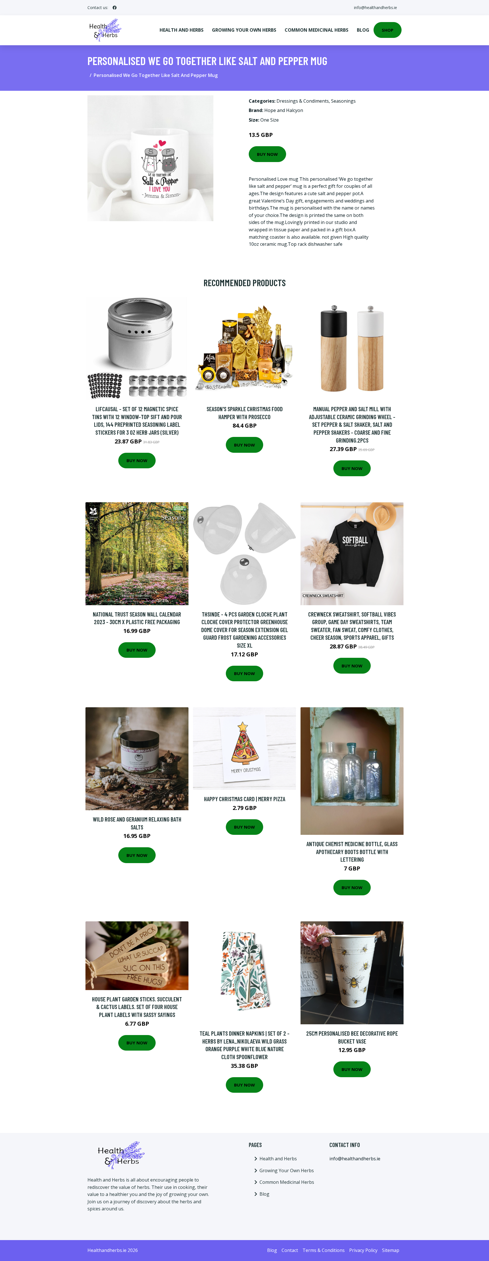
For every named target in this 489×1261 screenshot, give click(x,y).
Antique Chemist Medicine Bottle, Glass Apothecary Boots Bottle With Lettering (352, 851)
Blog (363, 30)
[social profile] (114, 7)
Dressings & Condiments (302, 101)
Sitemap (390, 1250)
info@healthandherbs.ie (375, 7)
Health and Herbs (181, 30)
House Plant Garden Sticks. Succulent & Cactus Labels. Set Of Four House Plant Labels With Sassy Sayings (137, 1006)
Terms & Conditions (324, 1250)
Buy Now (267, 154)
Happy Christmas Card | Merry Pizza (244, 798)
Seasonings (343, 101)
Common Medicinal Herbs (316, 30)
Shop (387, 30)
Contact (290, 1250)
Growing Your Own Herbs (244, 30)
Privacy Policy (363, 1250)
